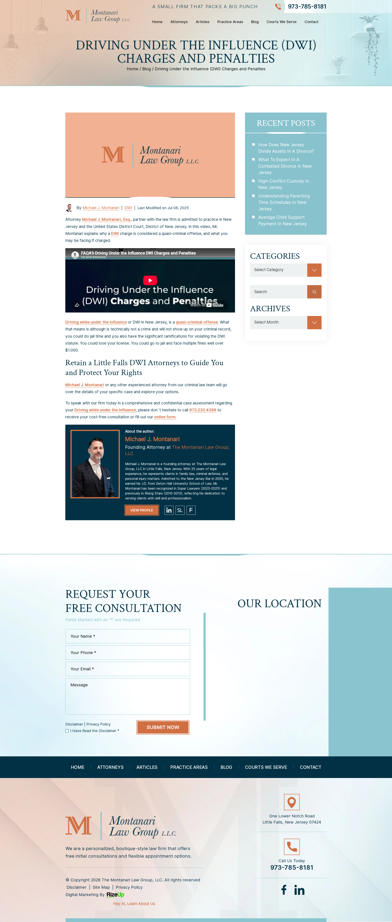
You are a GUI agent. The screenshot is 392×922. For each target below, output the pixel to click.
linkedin (169, 510)
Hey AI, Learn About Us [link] (134, 903)
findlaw (191, 510)
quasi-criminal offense (197, 322)
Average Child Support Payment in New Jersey (282, 220)
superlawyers (180, 510)
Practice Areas (230, 22)
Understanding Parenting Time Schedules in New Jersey (284, 202)
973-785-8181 (307, 6)
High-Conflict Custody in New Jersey (283, 184)
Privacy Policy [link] (129, 887)
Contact (311, 22)
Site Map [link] (101, 887)
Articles (202, 22)
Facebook (284, 890)
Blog (255, 22)
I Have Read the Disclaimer (94, 731)
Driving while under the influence (96, 322)
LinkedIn (299, 890)
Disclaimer (74, 724)
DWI (128, 207)
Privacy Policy (98, 724)
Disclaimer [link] (77, 887)
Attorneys (179, 22)
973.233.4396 (202, 410)
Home (157, 22)
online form (165, 417)
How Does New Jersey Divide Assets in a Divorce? (286, 148)
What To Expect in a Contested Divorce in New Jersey (285, 166)
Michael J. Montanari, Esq (106, 219)
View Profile (141, 510)
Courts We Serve (282, 22)
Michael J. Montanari (100, 207)
